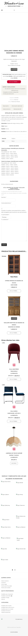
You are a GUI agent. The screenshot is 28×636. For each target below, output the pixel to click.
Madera (13, 138)
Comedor (16, 97)
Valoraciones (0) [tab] (17, 109)
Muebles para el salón (6, 605)
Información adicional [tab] (17, 106)
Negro (13, 141)
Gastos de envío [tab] (6, 109)
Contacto (3, 582)
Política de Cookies (5, 587)
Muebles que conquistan (7, 594)
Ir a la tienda (13, 81)
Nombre (3, 197)
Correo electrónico (6, 203)
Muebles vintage (5, 597)
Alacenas (16, 99)
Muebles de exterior (6, 610)
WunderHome (14, 3)
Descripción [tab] (6, 106)
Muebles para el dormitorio (7, 607)
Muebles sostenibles (6, 595)
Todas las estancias (5, 612)
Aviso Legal (4, 584)
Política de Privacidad (6, 586)
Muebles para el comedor (7, 609)
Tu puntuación (5, 214)
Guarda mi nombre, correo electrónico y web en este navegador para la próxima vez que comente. (14, 211)
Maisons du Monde (15, 101)
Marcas (3, 599)
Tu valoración (5, 219)
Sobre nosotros (5, 581)
